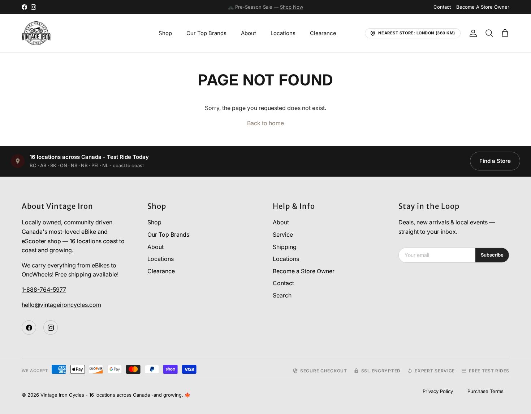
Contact (442, 7)
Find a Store (495, 160)
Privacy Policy (438, 391)
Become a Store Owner (303, 271)
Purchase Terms (485, 391)
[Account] (472, 33)
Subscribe (492, 255)
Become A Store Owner (482, 7)
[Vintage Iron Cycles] (36, 33)
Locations (283, 33)
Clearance (323, 33)
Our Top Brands (206, 33)
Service (283, 234)
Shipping (285, 246)
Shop (165, 33)
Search (282, 295)
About (248, 33)
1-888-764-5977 (44, 289)
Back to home (265, 123)
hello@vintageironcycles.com (61, 304)
